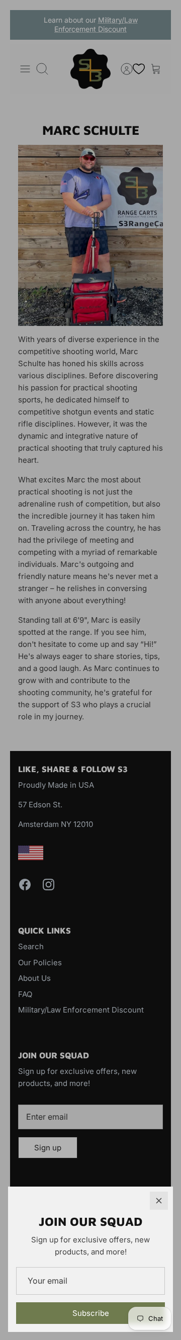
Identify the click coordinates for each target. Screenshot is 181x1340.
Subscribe (90, 1313)
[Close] (159, 1201)
